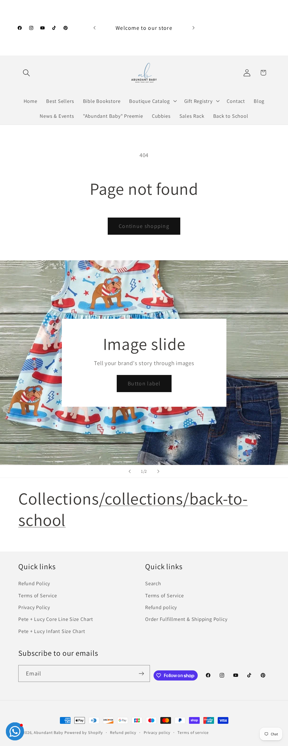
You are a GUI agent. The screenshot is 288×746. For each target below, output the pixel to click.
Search (153, 583)
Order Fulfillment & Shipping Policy (186, 619)
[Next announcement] (193, 28)
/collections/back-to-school (133, 509)
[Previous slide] (129, 471)
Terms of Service (37, 595)
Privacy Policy (34, 607)
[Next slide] (158, 471)
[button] (26, 73)
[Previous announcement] (94, 28)
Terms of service (193, 732)
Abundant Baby (48, 732)
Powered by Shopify (83, 732)
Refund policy (161, 607)
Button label (144, 383)
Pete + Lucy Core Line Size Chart (55, 619)
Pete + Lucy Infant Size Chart (51, 631)
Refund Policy (34, 583)
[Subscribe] (141, 673)
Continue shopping (144, 226)
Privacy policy (157, 732)
